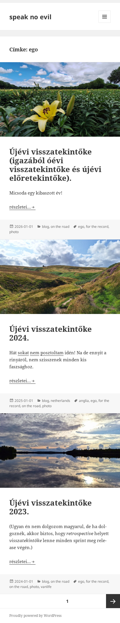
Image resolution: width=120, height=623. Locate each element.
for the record (97, 226)
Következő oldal (113, 601)
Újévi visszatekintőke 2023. (50, 507)
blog (45, 226)
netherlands (60, 400)
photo (14, 231)
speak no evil (30, 16)
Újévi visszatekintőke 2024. (50, 333)
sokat (23, 352)
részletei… (22, 207)
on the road (60, 226)
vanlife (46, 586)
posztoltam (51, 352)
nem (34, 352)
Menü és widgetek (105, 22)
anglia (84, 400)
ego (81, 226)
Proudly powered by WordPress (35, 615)
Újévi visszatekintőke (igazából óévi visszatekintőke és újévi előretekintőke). (55, 164)
